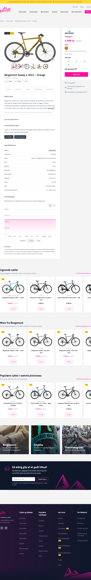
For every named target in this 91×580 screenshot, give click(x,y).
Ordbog (60, 518)
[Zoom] (52, 59)
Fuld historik (22, 240)
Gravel (41, 541)
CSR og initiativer (82, 541)
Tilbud (88, 12)
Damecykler (34, 12)
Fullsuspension (43, 536)
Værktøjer (61, 523)
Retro (40, 556)
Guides (88, 7)
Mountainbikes (77, 12)
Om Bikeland (81, 518)
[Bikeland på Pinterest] (6, 528)
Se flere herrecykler (82, 273)
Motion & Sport (43, 551)
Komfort (41, 546)
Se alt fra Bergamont (82, 326)
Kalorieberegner (63, 533)
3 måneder (30, 240)
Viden (82, 7)
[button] (66, 48)
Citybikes (41, 521)
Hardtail (41, 531)
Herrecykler (22, 12)
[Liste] (54, 205)
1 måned (38, 240)
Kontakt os (80, 523)
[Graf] (50, 205)
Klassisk (41, 526)
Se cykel (13, 309)
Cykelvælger (63, 528)
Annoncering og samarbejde (82, 534)
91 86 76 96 (6, 522)
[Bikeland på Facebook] (2, 528)
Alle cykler (22, 518)
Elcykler (54, 12)
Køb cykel (76, 74)
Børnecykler (45, 12)
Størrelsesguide (69, 69)
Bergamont (52, 150)
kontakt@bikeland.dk (7, 520)
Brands (75, 7)
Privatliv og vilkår (82, 528)
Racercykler (64, 12)
